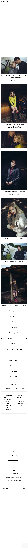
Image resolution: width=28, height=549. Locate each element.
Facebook (7, 388)
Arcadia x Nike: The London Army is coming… (8, 402)
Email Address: (6, 488)
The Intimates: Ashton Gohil (21, 400)
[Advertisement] (14, 39)
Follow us (13, 462)
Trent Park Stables (14, 377)
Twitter (15, 388)
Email (22, 388)
